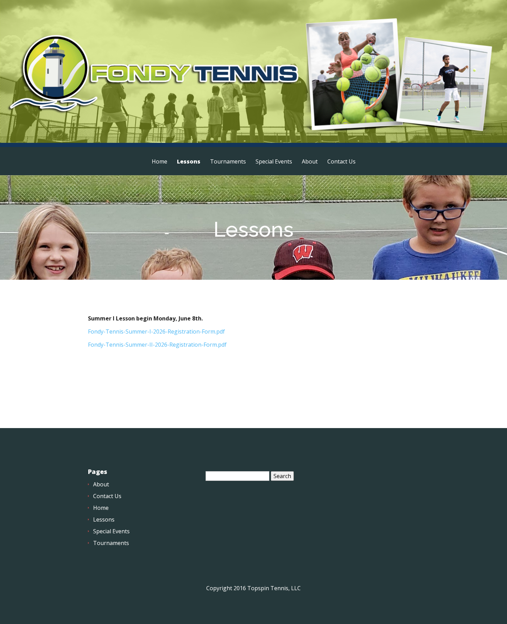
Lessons (188, 162)
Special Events (274, 162)
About (310, 162)
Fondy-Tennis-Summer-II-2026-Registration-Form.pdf (157, 344)
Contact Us (341, 162)
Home (159, 162)
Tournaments (228, 162)
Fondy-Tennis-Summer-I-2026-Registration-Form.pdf (156, 331)
